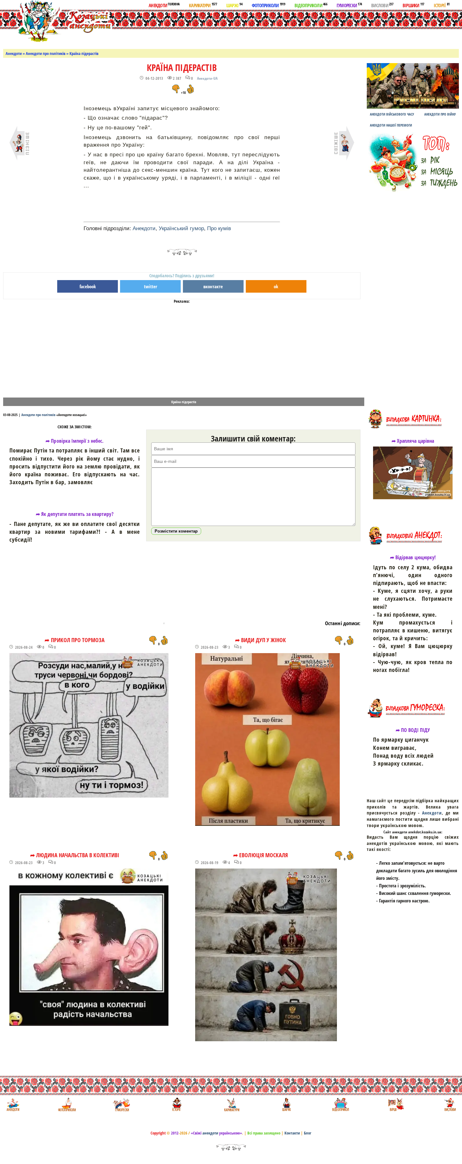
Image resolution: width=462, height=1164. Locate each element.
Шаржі (234, 5)
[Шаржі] (286, 1104)
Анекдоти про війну (440, 114)
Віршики (413, 5)
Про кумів (219, 228)
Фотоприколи (268, 5)
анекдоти (210, 1133)
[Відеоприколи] (340, 1104)
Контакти (292, 1133)
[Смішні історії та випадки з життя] (176, 1104)
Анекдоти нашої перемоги (391, 125)
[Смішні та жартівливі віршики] (395, 1104)
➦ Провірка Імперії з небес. (74, 440)
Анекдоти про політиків (45, 53)
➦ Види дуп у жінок (260, 640)
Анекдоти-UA (207, 78)
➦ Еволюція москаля (260, 855)
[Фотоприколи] (67, 1104)
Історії (442, 5)
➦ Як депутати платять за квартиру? (74, 514)
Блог (307, 1133)
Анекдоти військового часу (392, 114)
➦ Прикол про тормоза (75, 640)
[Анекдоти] (57, 21)
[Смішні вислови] (450, 1104)
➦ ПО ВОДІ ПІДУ (413, 730)
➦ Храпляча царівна (413, 440)
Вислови (382, 5)
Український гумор (181, 228)
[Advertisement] (254, 28)
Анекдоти (164, 5)
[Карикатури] (231, 1104)
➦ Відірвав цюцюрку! (413, 557)
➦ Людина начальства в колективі (74, 855)
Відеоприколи (310, 5)
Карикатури (203, 5)
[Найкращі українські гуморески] (121, 1104)
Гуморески (349, 5)
